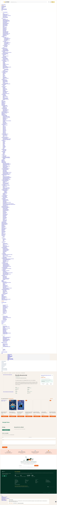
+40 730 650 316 (47, 480)
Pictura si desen (5, 165)
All (3, 350)
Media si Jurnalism (5, 66)
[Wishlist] (48, 2)
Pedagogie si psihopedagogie (6, 157)
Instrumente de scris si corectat (5, 174)
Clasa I (4, 125)
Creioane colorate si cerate (6, 187)
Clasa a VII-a (4, 129)
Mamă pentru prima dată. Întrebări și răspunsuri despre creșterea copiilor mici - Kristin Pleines (29, 412)
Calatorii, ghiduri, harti (5, 32)
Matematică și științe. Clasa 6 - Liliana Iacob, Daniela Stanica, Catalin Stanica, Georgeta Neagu (53, 412)
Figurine (4, 242)
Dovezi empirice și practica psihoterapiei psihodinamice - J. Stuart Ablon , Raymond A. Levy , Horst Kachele (12, 412)
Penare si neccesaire (5, 340)
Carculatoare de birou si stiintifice (7, 268)
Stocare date (4, 269)
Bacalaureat (3, 140)
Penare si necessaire (5, 166)
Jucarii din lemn (5, 245)
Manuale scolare (4, 124)
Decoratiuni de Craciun (5, 288)
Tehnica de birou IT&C (5, 250)
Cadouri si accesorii (5, 17)
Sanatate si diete (5, 35)
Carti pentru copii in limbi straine (7, 317)
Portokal (6, 2)
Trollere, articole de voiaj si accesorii (6, 299)
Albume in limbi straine (5, 78)
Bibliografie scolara (5, 118)
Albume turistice (5, 110)
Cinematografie (5, 77)
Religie (4, 26)
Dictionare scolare (5, 332)
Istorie (3, 68)
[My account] (50, 2)
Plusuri (4, 244)
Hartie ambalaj (4, 257)
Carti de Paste (4, 218)
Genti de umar (4, 194)
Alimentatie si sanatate (6, 59)
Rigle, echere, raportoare (6, 180)
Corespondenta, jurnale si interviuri (7, 52)
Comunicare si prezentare (6, 249)
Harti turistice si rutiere (6, 109)
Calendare (4, 253)
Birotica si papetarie (4, 247)
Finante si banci (5, 88)
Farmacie (4, 82)
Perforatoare (4, 271)
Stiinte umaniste (5, 22)
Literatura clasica (6, 37)
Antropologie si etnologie (6, 60)
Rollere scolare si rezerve (6, 178)
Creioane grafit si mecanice (6, 176)
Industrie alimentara (5, 98)
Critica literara (4, 61)
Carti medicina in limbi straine (6, 83)
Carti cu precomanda (4, 9)
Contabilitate (4, 90)
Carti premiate (4, 27)
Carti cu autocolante (5, 307)
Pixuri (3, 175)
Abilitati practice (5, 167)
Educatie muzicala (5, 123)
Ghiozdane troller (5, 193)
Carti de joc (4, 216)
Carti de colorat (5, 214)
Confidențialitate (49, 492)
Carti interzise (4, 30)
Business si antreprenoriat (6, 93)
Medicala (4, 349)
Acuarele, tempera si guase (6, 185)
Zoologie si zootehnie (5, 97)
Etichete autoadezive (5, 255)
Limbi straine (4, 56)
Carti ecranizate (5, 29)
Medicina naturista (5, 343)
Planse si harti (4, 122)
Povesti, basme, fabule (5, 209)
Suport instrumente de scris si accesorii (8, 272)
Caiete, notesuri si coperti (6, 163)
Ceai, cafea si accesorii (5, 286)
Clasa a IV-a (4, 127)
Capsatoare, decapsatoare (6, 270)
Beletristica (3, 36)
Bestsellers (16, 482)
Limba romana (4, 155)
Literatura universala (4, 221)
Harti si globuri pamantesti (5, 206)
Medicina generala (5, 80)
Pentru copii (5, 46)
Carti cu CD (4, 313)
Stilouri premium (5, 277)
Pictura (4, 74)
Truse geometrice (5, 181)
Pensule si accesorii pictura (6, 188)
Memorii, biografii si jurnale (6, 20)
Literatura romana (5, 208)
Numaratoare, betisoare (6, 200)
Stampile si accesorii (5, 274)
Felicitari (4, 292)
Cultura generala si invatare (5, 53)
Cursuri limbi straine (5, 71)
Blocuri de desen (5, 171)
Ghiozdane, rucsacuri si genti (5, 189)
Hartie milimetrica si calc (6, 182)
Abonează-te (36, 465)
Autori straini (4, 41)
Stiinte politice (4, 65)
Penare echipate (5, 196)
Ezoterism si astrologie (5, 34)
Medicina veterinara (5, 81)
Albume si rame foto (5, 285)
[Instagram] (4, 476)
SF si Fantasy (5, 40)
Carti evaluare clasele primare (6, 139)
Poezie (3, 47)
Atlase (3, 55)
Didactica (4, 158)
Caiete (3, 336)
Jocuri (3, 236)
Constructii (4, 241)
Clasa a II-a (4, 126)
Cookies (52, 492)
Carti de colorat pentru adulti (6, 33)
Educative (4, 238)
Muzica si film (4, 287)
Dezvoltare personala (5, 19)
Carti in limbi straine (5, 45)
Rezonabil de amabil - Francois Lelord (20, 412)
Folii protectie (4, 260)
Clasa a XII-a (4, 133)
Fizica (3, 148)
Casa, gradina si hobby (5, 31)
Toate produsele (4, 4)
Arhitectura (4, 76)
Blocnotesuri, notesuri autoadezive (7, 256)
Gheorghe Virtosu (18, 376)
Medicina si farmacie (4, 8)
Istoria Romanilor (6, 69)
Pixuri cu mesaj (5, 290)
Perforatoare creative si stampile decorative (8, 203)
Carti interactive (5, 212)
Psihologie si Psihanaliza (6, 50)
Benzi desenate (5, 215)
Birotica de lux (4, 251)
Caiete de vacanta (5, 136)
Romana (4, 141)
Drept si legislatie (5, 24)
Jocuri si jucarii (5, 16)
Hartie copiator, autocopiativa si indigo (7, 254)
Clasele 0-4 (5, 191)
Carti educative (5, 310)
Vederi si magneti (5, 291)
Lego (3, 240)
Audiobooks (4, 28)
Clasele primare (5, 134)
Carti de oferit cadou (4, 111)
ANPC (54, 492)
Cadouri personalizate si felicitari (7, 282)
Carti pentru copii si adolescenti (7, 15)
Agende (4, 252)
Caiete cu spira (5, 170)
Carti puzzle (4, 213)
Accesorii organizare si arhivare (6, 259)
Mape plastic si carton (5, 261)
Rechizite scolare (5, 14)
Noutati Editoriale (4, 6)
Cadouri (36, 482)
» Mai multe (51, 398)
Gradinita (4, 121)
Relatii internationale (5, 67)
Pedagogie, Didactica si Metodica (7, 120)
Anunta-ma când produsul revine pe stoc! (46, 375)
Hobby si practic (5, 107)
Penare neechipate (5, 197)
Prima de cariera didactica (17, 484)
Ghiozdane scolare (5, 190)
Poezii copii (4, 211)
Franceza (4, 145)
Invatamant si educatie (4, 115)
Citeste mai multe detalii (20, 503)
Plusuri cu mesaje (5, 293)
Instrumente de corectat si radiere (7, 177)
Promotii (3, 5)
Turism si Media (5, 92)
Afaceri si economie (5, 25)
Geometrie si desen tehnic (6, 164)
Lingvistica (4, 63)
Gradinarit (4, 106)
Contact (26, 482)
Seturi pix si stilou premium (6, 278)
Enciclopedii (4, 54)
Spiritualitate (3, 113)
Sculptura (4, 75)
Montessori (3, 7)
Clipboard (4, 262)
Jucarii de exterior (5, 243)
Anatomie (4, 154)
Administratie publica (5, 91)
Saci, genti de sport (5, 195)
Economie (4, 87)
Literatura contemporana (7, 38)
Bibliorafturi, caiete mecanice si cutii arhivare (8, 258)
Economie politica (5, 89)
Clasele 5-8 (5, 192)
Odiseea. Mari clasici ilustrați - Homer (4, 412)
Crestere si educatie (5, 58)
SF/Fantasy (5, 44)
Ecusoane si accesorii (5, 263)
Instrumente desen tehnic (6, 184)
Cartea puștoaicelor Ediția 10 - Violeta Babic (36, 412)
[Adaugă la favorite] (2, 410)
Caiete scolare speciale (6, 169)
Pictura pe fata (4, 205)
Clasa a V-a (4, 128)
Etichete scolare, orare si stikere (7, 173)
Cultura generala (5, 217)
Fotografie (4, 72)
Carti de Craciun (5, 219)
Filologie (4, 62)
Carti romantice (6, 39)
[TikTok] (6, 476)
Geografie (4, 70)
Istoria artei (4, 73)
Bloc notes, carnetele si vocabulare (7, 172)
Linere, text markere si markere (6, 179)
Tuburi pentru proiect (5, 183)
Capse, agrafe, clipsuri (5, 273)
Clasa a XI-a (4, 132)
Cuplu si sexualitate (5, 49)
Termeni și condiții (45, 492)
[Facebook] (2, 476)
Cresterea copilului (5, 21)
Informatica (4, 146)
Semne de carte (3, 294)
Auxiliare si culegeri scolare (6, 116)
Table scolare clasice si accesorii (7, 266)
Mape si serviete (5, 276)
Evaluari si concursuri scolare (6, 117)
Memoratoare (3, 160)
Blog (2, 10)
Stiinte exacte (4, 95)
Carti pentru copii (10, 355)
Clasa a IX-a (4, 131)
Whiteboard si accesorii (6, 265)
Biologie (4, 142)
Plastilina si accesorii (5, 199)
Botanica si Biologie (5, 96)
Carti (3, 13)
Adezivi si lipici (4, 201)
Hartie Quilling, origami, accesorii (7, 202)
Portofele (4, 279)
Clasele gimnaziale (5, 135)
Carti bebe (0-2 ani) (5, 210)
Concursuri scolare (5, 138)
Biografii (4, 51)
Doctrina (4, 85)
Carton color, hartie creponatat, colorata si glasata (9, 204)
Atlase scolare (4, 119)
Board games (4, 239)
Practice (4, 99)
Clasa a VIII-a (4, 130)
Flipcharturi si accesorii (6, 264)
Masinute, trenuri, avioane (6, 246)
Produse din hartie (5, 248)
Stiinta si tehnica (4, 94)
